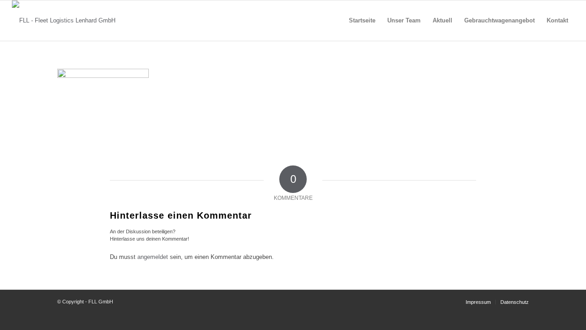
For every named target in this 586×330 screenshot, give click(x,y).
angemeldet (152, 256)
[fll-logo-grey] (63, 20)
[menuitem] (362, 20)
